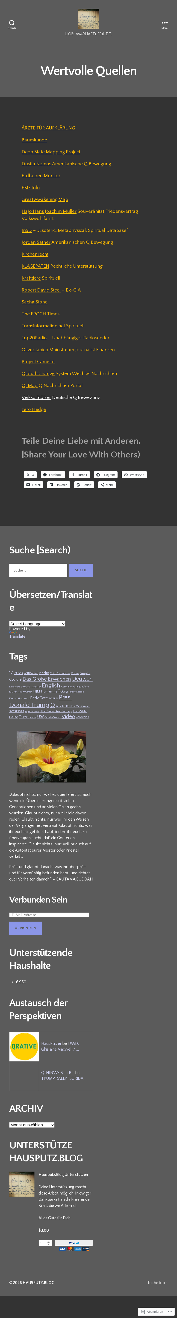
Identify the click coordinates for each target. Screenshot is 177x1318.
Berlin (44, 673)
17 (11, 673)
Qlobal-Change (38, 373)
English (51, 685)
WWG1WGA (82, 717)
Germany (66, 686)
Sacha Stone (34, 302)
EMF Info (31, 187)
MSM (26, 698)
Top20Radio (34, 337)
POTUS (53, 698)
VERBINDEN (25, 928)
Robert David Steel (41, 290)
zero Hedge (34, 409)
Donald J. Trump (31, 686)
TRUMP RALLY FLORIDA (62, 1078)
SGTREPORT (16, 711)
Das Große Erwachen (47, 679)
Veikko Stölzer (36, 397)
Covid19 (15, 679)
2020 (18, 673)
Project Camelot (38, 361)
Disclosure (14, 686)
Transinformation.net (43, 325)
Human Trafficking (54, 691)
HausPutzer (51, 1043)
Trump (24, 717)
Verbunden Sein (38, 900)
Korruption (16, 698)
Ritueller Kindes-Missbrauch (73, 706)
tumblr (33, 717)
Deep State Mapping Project (51, 151)
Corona (75, 673)
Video (68, 716)
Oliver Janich (35, 349)
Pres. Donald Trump (40, 701)
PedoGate (39, 698)
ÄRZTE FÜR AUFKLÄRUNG (48, 128)
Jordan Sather (36, 242)
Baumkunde (34, 140)
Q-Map (30, 385)
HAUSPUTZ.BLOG (38, 1283)
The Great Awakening (56, 711)
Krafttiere (31, 278)
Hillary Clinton (25, 691)
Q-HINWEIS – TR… (57, 1073)
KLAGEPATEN (35, 266)
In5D (27, 230)
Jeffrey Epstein (76, 691)
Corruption (85, 673)
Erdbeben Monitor (41, 175)
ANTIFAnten (31, 673)
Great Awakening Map (45, 199)
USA (40, 717)
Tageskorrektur (32, 711)
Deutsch (82, 679)
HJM (36, 691)
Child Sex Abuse (60, 673)
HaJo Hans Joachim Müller (49, 211)
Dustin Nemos (36, 163)
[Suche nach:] (37, 571)
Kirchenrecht (35, 254)
